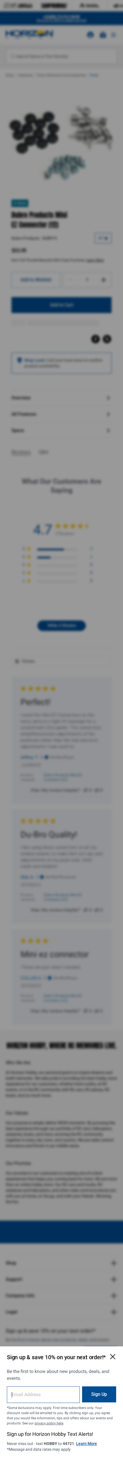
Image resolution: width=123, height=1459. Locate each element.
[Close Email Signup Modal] (112, 1356)
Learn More (86, 1443)
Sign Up (99, 1394)
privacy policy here (49, 1423)
